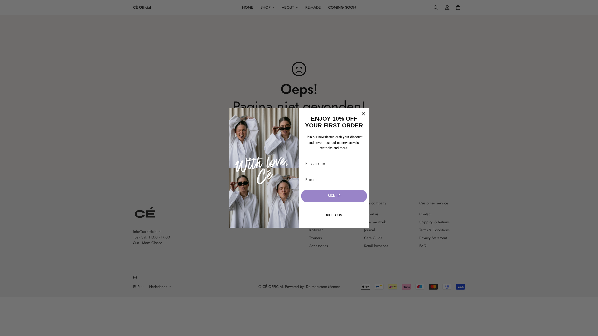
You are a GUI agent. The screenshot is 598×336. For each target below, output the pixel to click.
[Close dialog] (363, 114)
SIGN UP (334, 196)
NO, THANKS (334, 215)
